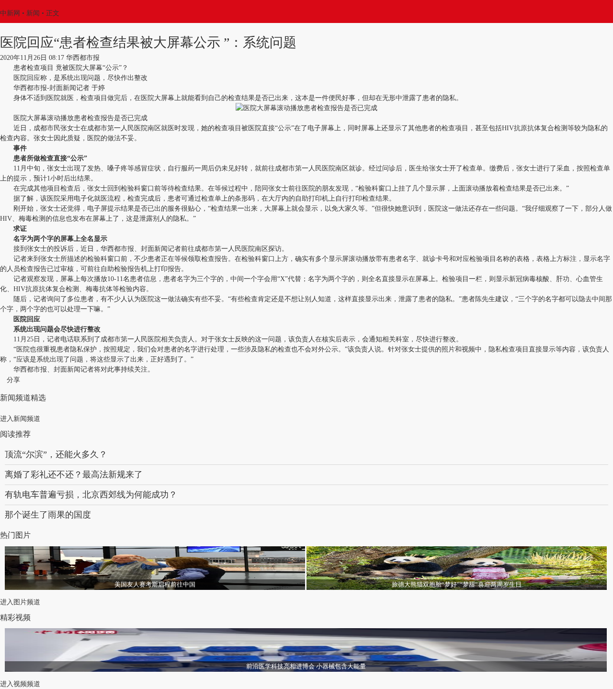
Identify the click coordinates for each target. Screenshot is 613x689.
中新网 (10, 13)
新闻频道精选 (23, 397)
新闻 (33, 13)
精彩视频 (15, 617)
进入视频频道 (20, 684)
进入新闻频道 (20, 418)
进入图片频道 (20, 602)
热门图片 (15, 535)
